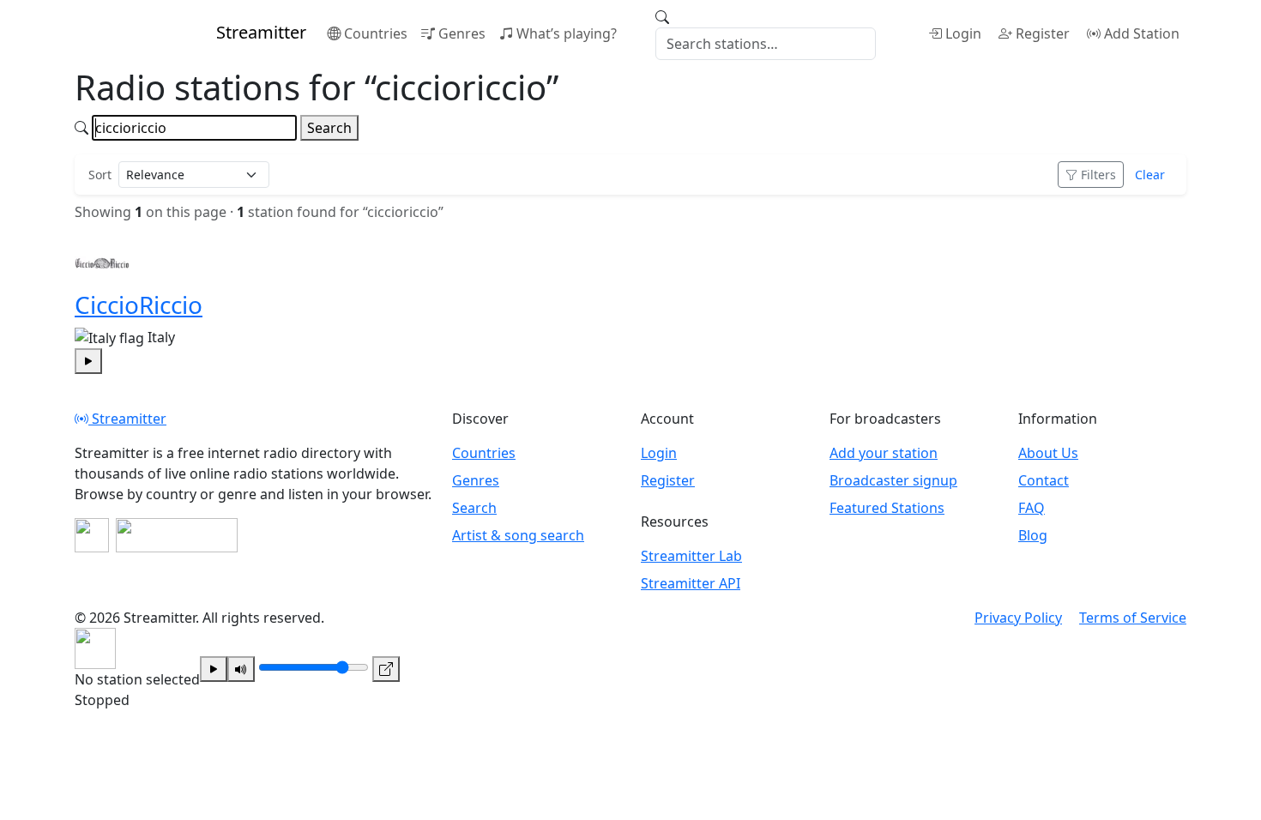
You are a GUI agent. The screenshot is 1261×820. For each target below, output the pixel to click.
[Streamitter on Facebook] (92, 535)
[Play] (213, 669)
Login (963, 33)
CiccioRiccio (138, 304)
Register (1043, 33)
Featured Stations (887, 507)
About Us (1048, 452)
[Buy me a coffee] (177, 535)
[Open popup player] (386, 669)
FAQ (1031, 507)
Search (329, 127)
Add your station (884, 452)
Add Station (1142, 33)
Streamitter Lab (691, 555)
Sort (100, 174)
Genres (462, 33)
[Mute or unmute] (241, 669)
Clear (1150, 174)
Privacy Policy (1018, 617)
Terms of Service (1132, 617)
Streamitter (127, 418)
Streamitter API (690, 583)
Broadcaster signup (893, 480)
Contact (1043, 480)
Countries (375, 33)
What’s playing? (566, 33)
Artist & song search (518, 535)
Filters (1098, 174)
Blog (1032, 535)
